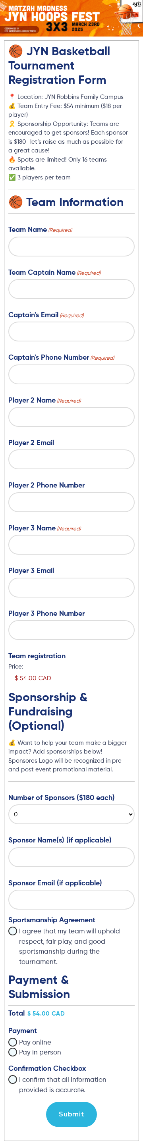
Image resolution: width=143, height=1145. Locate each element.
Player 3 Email (31, 570)
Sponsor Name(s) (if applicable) (60, 840)
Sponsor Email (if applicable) (55, 883)
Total (16, 1013)
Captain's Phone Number (61, 357)
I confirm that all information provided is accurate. (62, 1085)
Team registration (37, 656)
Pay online (35, 1042)
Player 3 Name (44, 528)
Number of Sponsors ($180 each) (61, 798)
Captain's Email (45, 315)
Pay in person (40, 1052)
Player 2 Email (31, 443)
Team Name (40, 229)
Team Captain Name (54, 272)
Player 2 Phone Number (46, 485)
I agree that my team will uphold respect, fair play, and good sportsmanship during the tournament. (69, 947)
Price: (15, 667)
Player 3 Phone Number (46, 613)
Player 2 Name (44, 400)
